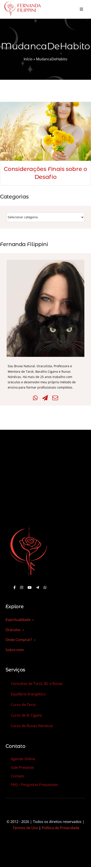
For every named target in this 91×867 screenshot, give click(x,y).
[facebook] (14, 587)
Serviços (15, 670)
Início (28, 59)
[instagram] (21, 587)
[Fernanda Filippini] (28, 527)
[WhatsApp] (35, 398)
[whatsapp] (45, 587)
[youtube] (30, 587)
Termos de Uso (25, 827)
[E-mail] (55, 398)
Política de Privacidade (60, 827)
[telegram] (37, 587)
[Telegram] (45, 398)
